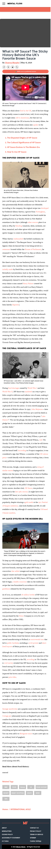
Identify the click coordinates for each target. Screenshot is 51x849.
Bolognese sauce (26, 733)
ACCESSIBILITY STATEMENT (11, 838)
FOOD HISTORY (41, 787)
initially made (7, 269)
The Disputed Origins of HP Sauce (22, 137)
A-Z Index (5, 841)
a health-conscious (20, 581)
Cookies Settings (35, 841)
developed (45, 208)
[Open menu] (3, 3)
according (30, 659)
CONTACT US (34, 828)
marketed (28, 391)
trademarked (18, 238)
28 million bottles (28, 594)
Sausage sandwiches (9, 709)
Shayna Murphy (12, 62)
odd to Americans (22, 117)
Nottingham (40, 211)
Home (5, 809)
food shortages (13, 388)
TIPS (6, 799)
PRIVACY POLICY (35, 831)
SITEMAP (33, 838)
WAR (5, 787)
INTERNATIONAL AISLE (20, 809)
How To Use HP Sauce (16, 151)
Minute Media (21, 847)
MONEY (6, 793)
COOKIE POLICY (7, 834)
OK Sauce (28, 488)
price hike (12, 677)
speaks (35, 125)
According (22, 450)
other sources (33, 222)
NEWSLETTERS (7, 831)
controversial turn (37, 639)
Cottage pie (6, 716)
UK (31, 787)
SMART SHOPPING (17, 793)
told (40, 440)
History (22, 787)
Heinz (21, 616)
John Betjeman (37, 409)
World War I (32, 388)
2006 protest (33, 643)
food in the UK (25, 110)
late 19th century (21, 491)
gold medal (29, 502)
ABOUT (4, 828)
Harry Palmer (28, 283)
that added (15, 571)
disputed (15, 304)
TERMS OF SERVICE (36, 834)
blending (18, 226)
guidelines (6, 589)
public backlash (13, 643)
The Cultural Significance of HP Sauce (24, 142)
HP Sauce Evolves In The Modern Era (23, 147)
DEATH (29, 793)
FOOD (14, 787)
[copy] (17, 67)
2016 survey (8, 663)
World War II (7, 391)
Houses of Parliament (33, 249)
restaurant (6, 249)
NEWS (38, 793)
